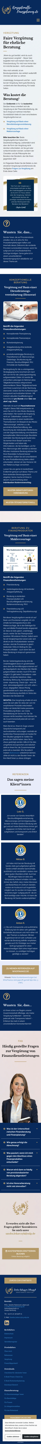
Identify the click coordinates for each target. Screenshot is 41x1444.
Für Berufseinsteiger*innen (14, 1394)
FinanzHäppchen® (11, 1363)
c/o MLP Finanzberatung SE (14, 1307)
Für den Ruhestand (11, 1410)
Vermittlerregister (10, 1342)
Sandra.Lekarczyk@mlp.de (19, 1317)
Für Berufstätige (10, 1398)
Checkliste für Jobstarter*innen (15, 1373)
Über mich (8, 1351)
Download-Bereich (11, 1385)
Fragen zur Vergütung (21, 168)
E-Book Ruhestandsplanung (14, 1381)
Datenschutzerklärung (12, 1431)
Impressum (8, 1338)
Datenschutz (8, 1334)
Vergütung (8, 1359)
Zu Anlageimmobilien (12, 1406)
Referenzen (15, 753)
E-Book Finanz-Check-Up (13, 1377)
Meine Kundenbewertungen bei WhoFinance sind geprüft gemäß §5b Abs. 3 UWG (20, 980)
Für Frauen (8, 1402)
